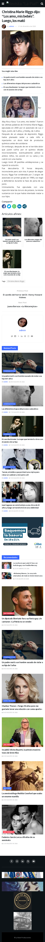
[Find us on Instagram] (17, 861)
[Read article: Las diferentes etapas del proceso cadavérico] (22, 396)
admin (11, 26)
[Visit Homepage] (22, 4)
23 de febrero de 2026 (21, 568)
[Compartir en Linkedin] (19, 206)
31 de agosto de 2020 (21, 579)
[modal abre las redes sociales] (24, 206)
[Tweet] (9, 206)
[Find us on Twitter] (28, 861)
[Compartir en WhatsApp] (14, 206)
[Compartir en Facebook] (4, 206)
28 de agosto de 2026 (17, 382)
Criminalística (9, 371)
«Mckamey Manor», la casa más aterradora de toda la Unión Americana (27, 574)
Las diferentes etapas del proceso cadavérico (21, 83)
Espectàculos (9, 701)
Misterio (7, 788)
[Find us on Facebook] (11, 861)
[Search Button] (42, 3)
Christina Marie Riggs (16, 281)
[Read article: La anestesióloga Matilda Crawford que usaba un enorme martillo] (22, 776)
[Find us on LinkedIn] (22, 861)
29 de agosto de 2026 (10, 625)
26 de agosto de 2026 (10, 712)
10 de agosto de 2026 (17, 478)
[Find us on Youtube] (34, 861)
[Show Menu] (3, 3)
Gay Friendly (9, 613)
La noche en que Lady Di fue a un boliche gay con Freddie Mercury (25, 564)
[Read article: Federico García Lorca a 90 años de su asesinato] (22, 819)
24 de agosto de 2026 (10, 800)
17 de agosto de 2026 (17, 412)
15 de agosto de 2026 (17, 445)
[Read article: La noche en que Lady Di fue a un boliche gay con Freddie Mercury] (6, 565)
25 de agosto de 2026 (10, 756)
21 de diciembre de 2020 (27, 26)
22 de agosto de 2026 (10, 843)
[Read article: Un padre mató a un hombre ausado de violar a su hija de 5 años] (22, 363)
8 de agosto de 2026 (17, 511)
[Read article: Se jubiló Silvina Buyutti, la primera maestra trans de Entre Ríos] (22, 732)
